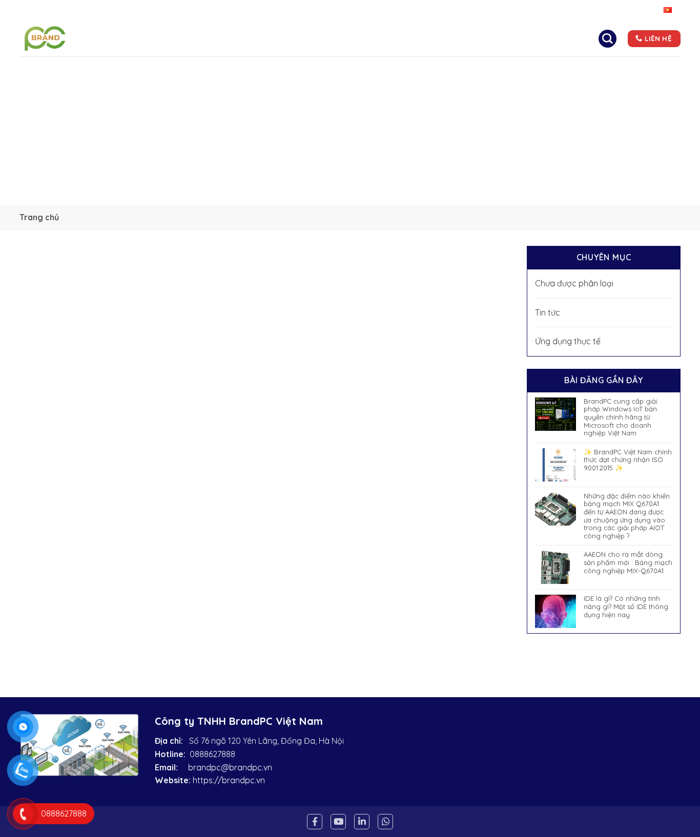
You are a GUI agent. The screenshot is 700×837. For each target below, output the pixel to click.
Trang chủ (228, 38)
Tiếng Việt (644, 10)
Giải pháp (343, 38)
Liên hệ (499, 38)
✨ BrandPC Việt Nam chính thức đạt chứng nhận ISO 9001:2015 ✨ (628, 460)
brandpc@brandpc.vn (230, 767)
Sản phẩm (397, 38)
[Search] (607, 38)
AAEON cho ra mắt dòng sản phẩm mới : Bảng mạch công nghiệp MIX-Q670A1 (628, 562)
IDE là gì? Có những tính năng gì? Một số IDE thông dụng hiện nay (626, 606)
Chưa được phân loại (574, 283)
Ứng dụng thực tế (568, 341)
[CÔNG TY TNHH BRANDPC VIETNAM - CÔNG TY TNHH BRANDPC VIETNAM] (62, 38)
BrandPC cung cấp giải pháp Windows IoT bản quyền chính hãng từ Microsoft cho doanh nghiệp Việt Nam (620, 417)
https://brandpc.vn (229, 780)
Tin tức (454, 38)
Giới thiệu (288, 38)
